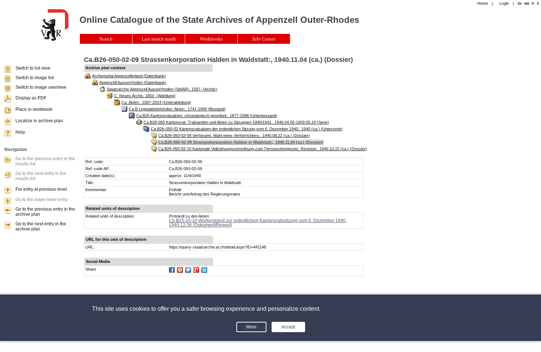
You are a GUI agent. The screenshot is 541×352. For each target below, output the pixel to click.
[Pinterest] (180, 270)
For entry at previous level (41, 189)
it (538, 3)
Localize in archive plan (39, 120)
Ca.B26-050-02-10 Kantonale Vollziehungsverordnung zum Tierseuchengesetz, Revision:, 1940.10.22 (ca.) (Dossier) (262, 149)
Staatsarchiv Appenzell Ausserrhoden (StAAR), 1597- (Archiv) (162, 89)
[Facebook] (172, 270)
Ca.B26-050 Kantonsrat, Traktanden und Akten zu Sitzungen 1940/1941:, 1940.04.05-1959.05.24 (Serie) (236, 122)
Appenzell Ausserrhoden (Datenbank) (132, 82)
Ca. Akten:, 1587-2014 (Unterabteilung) (156, 102)
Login (504, 3)
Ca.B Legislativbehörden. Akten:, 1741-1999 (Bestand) (177, 109)
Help (20, 132)
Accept (288, 327)
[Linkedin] (204, 270)
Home (482, 3)
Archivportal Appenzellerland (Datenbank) (129, 76)
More (251, 327)
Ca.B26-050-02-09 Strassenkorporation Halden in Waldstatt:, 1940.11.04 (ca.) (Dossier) (240, 142)
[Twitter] (188, 270)
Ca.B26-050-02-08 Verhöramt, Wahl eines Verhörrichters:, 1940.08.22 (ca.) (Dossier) (234, 135)
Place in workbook (33, 109)
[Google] (196, 270)
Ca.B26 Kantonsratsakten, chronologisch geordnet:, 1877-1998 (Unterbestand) (206, 115)
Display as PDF (30, 98)
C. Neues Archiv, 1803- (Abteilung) (145, 96)
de (519, 3)
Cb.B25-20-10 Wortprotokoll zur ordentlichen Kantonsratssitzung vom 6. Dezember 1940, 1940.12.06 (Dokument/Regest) (258, 223)
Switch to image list (34, 77)
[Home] (54, 39)
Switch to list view (32, 68)
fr (533, 3)
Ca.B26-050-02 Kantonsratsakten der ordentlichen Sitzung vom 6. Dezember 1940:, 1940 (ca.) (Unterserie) (247, 129)
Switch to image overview (40, 87)
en (526, 3)
